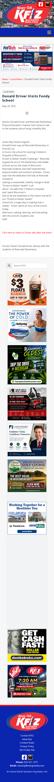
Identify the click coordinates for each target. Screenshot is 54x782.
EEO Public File (27, 750)
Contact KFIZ (27, 735)
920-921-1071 (27, 762)
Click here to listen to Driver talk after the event (27, 232)
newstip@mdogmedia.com (27, 765)
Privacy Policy (27, 746)
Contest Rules (27, 742)
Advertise (27, 739)
